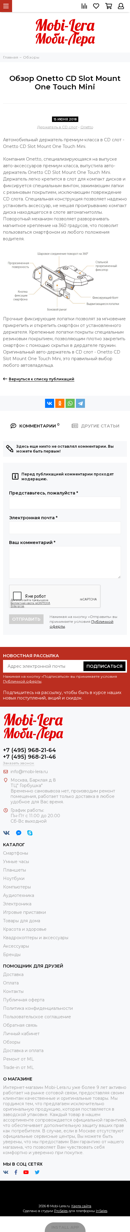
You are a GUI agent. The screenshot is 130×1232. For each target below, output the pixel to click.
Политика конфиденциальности (38, 1008)
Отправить (26, 619)
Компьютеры (17, 887)
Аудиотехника (18, 895)
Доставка (13, 974)
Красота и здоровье (25, 929)
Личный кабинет (21, 1033)
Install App (65, 1227)
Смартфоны (15, 853)
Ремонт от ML (18, 1059)
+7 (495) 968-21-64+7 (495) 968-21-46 (29, 753)
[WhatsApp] (70, 403)
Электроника (17, 904)
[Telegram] (80, 403)
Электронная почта (33, 517)
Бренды (12, 954)
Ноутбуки (13, 878)
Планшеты (14, 870)
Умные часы (16, 861)
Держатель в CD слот (57, 127)
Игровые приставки (24, 912)
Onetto (86, 127)
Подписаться (104, 666)
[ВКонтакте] (49, 403)
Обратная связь (20, 1025)
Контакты (13, 991)
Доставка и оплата (23, 1050)
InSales (101, 1211)
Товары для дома (21, 920)
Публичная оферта (23, 1000)
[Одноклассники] (59, 403)
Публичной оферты (22, 681)
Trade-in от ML (18, 1067)
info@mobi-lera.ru (29, 771)
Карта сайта (81, 1206)
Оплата (11, 983)
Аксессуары (16, 946)
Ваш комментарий (32, 542)
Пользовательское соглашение (37, 1016)
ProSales (61, 1211)
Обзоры (11, 1042)
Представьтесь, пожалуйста (43, 493)
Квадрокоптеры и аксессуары (35, 937)
